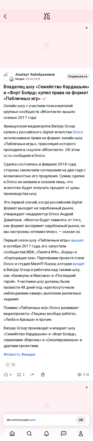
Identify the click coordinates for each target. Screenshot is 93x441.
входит (79, 263)
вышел (77, 240)
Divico (78, 132)
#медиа (28, 354)
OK (81, 420)
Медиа (19, 79)
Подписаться (77, 76)
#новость (12, 354)
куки (32, 420)
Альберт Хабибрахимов (35, 74)
